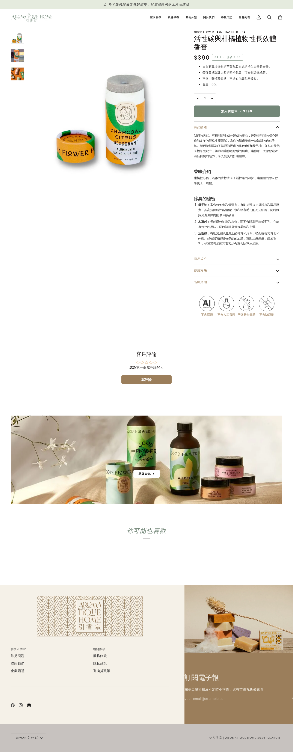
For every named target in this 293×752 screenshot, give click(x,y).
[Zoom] (104, 106)
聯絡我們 (17, 663)
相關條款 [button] (99, 649)
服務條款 (100, 656)
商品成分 (200, 259)
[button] (156, 17)
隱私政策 (100, 663)
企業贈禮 (17, 671)
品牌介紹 (200, 282)
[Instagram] (21, 705)
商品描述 (200, 127)
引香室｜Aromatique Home (235, 738)
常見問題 (17, 656)
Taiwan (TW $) (26, 738)
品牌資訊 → (147, 473)
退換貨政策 (101, 671)
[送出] (289, 698)
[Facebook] (13, 705)
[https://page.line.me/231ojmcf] (29, 705)
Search (273, 738)
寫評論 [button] (146, 379)
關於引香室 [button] (18, 649)
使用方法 (200, 270)
